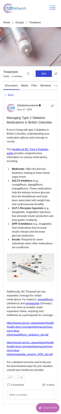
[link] (11, 85)
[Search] (28, 73)
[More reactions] (20, 377)
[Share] (52, 106)
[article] (30, 252)
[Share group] (56, 73)
